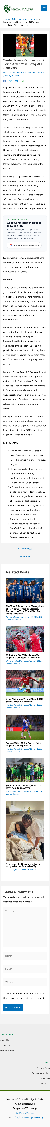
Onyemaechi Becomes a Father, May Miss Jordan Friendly (24, 865)
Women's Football (13, 661)
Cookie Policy (44, 1083)
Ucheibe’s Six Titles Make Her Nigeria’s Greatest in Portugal (23, 656)
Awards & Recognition (14, 617)
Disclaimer (45, 1078)
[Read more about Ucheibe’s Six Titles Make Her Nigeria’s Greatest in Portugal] (25, 639)
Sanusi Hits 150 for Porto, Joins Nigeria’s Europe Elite (23, 744)
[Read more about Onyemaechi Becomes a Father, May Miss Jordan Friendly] (25, 830)
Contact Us (5, 1045)
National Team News (14, 791)
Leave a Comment (14, 620)
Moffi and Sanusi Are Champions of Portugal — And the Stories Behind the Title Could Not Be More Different (25, 610)
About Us (4, 1040)
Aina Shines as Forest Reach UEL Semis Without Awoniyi (25, 700)
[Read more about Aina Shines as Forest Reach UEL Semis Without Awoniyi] (25, 683)
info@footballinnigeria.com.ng (28, 1117)
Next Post (25, 556)
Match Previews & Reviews (29, 72)
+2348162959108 (25, 1113)
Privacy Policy (43, 1068)
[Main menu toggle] (44, 8)
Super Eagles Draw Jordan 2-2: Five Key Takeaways (23, 786)
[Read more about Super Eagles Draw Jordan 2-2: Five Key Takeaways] (25, 770)
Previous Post (25, 548)
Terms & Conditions (41, 1073)
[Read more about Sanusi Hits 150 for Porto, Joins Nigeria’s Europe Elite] (25, 726)
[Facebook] (4, 80)
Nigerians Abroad (13, 705)
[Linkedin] (16, 80)
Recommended (7, 1050)
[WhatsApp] (22, 80)
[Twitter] (10, 80)
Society (8, 870)
